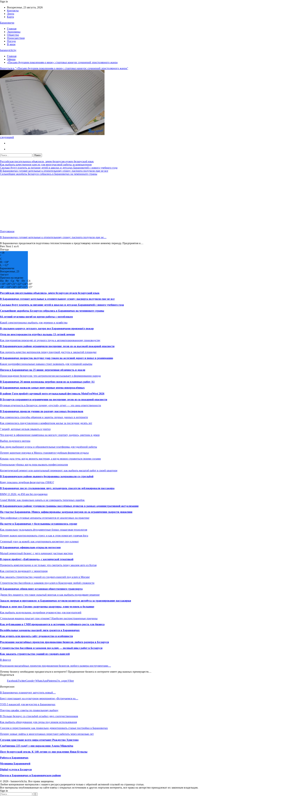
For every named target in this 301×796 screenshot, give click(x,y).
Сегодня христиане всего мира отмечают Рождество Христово (39, 739)
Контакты (13, 10)
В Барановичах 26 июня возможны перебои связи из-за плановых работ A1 (47, 381)
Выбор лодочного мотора (15, 440)
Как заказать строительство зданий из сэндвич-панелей (35, 653)
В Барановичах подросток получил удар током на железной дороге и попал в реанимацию (56, 358)
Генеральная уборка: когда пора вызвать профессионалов (34, 464)
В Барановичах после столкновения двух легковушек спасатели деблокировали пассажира (57, 488)
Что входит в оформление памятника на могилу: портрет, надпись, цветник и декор (50, 435)
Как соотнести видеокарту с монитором (24, 571)
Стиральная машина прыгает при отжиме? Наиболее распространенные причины (49, 618)
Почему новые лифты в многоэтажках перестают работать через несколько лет (47, 733)
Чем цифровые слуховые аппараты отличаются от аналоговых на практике (44, 517)
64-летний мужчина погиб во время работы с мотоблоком (36, 316)
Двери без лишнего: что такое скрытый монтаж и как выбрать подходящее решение (50, 594)
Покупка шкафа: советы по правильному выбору (29, 710)
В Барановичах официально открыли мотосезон (30, 547)
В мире (11, 44)
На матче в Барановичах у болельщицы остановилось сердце (38, 523)
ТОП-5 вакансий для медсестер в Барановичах (27, 704)
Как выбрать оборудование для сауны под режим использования (38, 722)
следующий (7, 137)
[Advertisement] (104, 202)
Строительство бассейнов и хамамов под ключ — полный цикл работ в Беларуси (51, 648)
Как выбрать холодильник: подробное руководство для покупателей (40, 612)
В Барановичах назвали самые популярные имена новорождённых (42, 387)
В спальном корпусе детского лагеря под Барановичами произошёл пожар (47, 328)
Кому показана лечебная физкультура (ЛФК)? (27, 482)
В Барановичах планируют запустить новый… (28, 692)
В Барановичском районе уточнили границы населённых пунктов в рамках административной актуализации (69, 506)
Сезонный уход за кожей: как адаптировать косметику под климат (39, 541)
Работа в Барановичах (14, 757)
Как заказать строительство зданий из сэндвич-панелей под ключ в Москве (45, 577)
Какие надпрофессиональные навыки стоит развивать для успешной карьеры (46, 363)
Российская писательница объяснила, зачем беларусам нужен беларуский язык (47, 161)
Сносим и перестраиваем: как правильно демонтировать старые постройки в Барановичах (54, 728)
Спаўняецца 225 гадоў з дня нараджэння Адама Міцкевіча (36, 745)
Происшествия (16, 38)
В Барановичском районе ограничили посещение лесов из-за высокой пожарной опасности (57, 346)
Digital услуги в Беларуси (16, 769)
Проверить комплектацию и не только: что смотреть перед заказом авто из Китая (48, 565)
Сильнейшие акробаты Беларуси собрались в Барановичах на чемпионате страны (48, 173)
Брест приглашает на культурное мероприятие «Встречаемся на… (39, 698)
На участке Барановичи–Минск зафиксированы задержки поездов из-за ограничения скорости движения (66, 511)
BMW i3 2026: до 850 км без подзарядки (24, 494)
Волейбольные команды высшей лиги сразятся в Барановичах (40, 630)
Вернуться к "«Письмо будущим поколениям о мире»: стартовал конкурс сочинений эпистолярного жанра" (64, 68)
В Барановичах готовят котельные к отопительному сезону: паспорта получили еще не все (54, 170)
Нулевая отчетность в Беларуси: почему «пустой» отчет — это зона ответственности (50, 405)
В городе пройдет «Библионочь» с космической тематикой (36, 559)
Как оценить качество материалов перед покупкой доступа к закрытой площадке (48, 352)
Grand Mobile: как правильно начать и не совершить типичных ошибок (42, 500)
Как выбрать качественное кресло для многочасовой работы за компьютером (46, 164)
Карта (10, 16)
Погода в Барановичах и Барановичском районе (30, 775)
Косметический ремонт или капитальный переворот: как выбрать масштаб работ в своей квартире (58, 470)
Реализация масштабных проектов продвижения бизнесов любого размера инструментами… (55, 665)
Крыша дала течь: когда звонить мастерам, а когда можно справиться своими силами (50, 458)
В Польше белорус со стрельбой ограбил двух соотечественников (39, 716)
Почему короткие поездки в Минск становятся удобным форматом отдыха (44, 452)
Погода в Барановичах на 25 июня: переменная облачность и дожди (42, 369)
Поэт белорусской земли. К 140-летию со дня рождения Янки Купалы (43, 751)
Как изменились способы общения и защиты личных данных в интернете (44, 417)
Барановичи (7, 22)
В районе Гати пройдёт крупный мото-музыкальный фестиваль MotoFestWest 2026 (52, 393)
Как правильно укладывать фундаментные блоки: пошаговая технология (43, 529)
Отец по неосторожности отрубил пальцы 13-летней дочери (37, 334)
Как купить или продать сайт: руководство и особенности (36, 636)
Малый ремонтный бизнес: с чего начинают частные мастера (36, 553)
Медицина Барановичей (15, 763)
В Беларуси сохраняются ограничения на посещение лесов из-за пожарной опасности (53, 399)
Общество (13, 34)
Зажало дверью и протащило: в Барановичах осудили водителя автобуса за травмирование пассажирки (65, 600)
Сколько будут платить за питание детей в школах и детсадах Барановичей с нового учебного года (58, 167)
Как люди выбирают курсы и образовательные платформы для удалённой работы (48, 446)
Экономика (13, 31)
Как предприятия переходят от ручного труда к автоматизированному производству (50, 340)
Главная (11, 28)
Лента (10, 13)
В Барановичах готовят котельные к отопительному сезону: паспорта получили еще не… (53, 237)
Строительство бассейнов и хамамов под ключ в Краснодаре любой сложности (47, 582)
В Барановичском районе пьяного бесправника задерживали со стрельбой (46, 476)
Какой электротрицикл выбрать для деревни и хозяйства (33, 322)
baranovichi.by (8, 50)
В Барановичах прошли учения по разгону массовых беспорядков (41, 411)
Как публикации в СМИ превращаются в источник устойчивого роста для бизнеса (52, 624)
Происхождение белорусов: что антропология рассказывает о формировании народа (50, 375)
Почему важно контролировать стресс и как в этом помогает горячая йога (44, 535)
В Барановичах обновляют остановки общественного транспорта (41, 588)
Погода (11, 41)
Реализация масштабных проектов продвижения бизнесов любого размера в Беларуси (54, 642)
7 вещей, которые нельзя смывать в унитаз (25, 429)
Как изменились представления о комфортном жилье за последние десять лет (46, 423)
